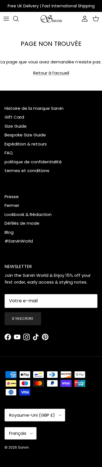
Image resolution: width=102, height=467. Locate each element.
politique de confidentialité (33, 162)
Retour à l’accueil (51, 73)
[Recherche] (18, 18)
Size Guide (16, 126)
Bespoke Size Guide (25, 135)
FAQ (9, 153)
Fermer (12, 205)
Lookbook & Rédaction (28, 214)
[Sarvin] (51, 19)
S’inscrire (23, 318)
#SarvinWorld (19, 241)
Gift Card (14, 117)
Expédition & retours (26, 144)
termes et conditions (27, 170)
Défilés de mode (22, 223)
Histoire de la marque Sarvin (34, 108)
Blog (9, 232)
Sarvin (23, 447)
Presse (12, 197)
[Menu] (6, 18)
